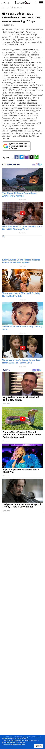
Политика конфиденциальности (13, 744)
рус (8, 2)
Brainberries (22, 199)
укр (3, 2)
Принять (38, 746)
